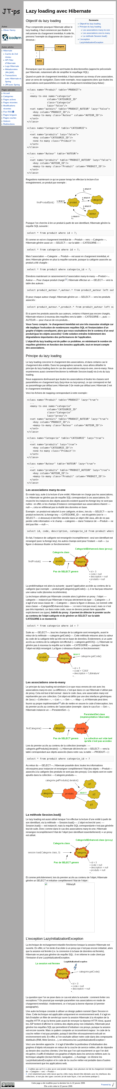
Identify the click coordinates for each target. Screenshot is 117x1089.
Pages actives (9, 99)
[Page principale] (11, 12)
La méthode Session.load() (95, 36)
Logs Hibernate (12, 66)
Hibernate (7, 50)
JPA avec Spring (12, 85)
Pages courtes (9, 118)
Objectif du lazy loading (90, 24)
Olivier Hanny (9, 30)
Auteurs (6, 121)
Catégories (8, 96)
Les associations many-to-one (96, 30)
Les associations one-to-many (96, 33)
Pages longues (10, 115)
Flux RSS (7, 112)
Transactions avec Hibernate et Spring (13, 78)
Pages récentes (10, 102)
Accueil (6, 93)
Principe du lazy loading (90, 27)
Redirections (9, 124)
